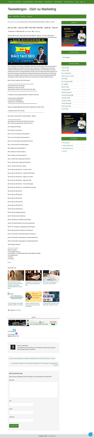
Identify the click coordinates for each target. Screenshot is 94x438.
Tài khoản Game (65, 92)
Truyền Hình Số (65, 106)
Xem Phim (64, 109)
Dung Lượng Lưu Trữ (66, 76)
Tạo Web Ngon (51, 436)
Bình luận (12, 380)
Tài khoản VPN (65, 100)
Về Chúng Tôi (66, 142)
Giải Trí (63, 78)
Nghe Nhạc (64, 87)
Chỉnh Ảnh (64, 67)
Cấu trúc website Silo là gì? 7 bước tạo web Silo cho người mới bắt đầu (32, 305)
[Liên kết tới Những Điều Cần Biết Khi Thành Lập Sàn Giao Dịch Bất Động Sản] (33, 275)
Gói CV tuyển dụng (66, 81)
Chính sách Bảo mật (68, 145)
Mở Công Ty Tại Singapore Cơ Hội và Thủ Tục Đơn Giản (50, 282)
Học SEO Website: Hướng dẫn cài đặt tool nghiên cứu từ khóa (15, 304)
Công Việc (64, 70)
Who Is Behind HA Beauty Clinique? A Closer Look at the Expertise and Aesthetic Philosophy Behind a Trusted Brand (15, 285)
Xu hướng (17, 21)
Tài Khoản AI (64, 89)
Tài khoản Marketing (66, 95)
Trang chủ (11, 21)
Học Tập (63, 84)
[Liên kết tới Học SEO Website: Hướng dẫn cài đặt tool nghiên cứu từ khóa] (16, 296)
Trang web (11, 417)
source (9, 262)
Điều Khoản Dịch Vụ (68, 148)
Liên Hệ (65, 151)
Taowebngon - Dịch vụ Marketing (32, 9)
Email (11, 409)
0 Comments (37, 31)
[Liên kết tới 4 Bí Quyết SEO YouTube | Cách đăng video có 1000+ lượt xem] (51, 296)
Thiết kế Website (65, 103)
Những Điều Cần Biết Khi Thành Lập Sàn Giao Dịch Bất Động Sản (33, 283)
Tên (10, 401)
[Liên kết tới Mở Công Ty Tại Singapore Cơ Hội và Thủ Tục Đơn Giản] (51, 275)
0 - (83, 1)
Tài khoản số (64, 97)
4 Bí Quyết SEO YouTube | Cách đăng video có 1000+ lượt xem (51, 304)
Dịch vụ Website (65, 73)
